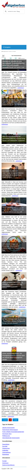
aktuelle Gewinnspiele (8, 427)
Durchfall (4, 446)
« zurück (5, 419)
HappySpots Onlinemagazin (10, 429)
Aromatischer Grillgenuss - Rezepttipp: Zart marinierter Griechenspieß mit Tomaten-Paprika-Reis (13, 247)
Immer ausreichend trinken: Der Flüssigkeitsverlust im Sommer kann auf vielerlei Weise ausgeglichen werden (13, 356)
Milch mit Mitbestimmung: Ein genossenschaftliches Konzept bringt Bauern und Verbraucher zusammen (13, 138)
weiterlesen (20, 87)
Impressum (5, 463)
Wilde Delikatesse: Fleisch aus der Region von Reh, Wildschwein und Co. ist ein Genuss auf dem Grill (13, 210)
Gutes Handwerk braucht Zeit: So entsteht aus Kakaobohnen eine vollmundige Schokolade (12, 284)
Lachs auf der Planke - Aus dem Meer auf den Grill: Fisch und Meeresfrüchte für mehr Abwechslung (14, 102)
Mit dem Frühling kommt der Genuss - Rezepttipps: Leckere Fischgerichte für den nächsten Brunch (13, 321)
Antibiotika (5, 450)
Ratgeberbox (5, 51)
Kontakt (4, 461)
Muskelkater (5, 454)
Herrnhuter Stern (7, 433)
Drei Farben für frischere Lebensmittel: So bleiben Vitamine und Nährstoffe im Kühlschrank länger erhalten (12, 174)
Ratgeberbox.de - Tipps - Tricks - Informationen (13, 5)
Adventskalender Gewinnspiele (11, 438)
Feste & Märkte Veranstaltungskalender (13, 431)
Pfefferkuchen (6, 435)
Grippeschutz (6, 448)
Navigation (6, 47)
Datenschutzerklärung (8, 465)
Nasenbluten (5, 444)
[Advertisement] (14, 30)
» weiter (15, 419)
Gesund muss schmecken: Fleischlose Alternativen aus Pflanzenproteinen (11, 394)
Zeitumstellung (6, 452)
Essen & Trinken (12, 51)
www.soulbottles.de (22, 69)
